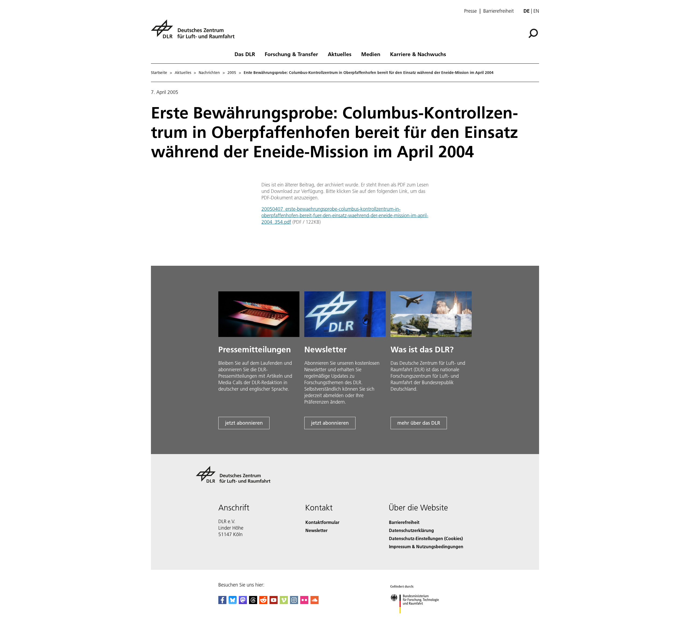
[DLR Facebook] (222, 602)
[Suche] (533, 33)
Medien (370, 53)
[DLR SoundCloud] (314, 602)
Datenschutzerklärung (411, 530)
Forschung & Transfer (291, 53)
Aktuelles (339, 53)
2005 (231, 72)
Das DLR (244, 53)
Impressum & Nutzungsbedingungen (426, 546)
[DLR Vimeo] (284, 602)
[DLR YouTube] (274, 602)
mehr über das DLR (418, 423)
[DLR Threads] (253, 602)
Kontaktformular (322, 522)
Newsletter (316, 530)
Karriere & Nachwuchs (418, 53)
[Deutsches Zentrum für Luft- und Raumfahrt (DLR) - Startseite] (195, 32)
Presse (470, 11)
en (536, 11)
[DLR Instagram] (294, 602)
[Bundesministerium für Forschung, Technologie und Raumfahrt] (420, 619)
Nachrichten (209, 72)
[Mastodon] (243, 602)
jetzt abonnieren (244, 423)
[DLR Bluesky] (233, 602)
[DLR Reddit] (263, 602)
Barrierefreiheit (498, 11)
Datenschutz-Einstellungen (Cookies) (426, 538)
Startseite (159, 72)
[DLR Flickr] (304, 602)
